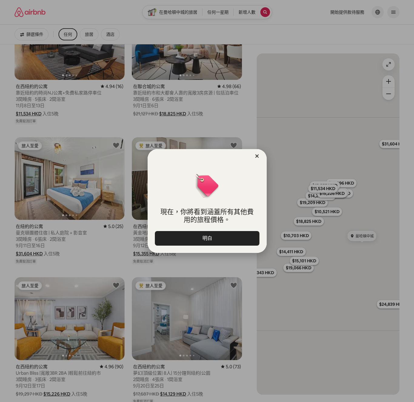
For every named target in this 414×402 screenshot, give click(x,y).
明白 (207, 238)
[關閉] (257, 156)
